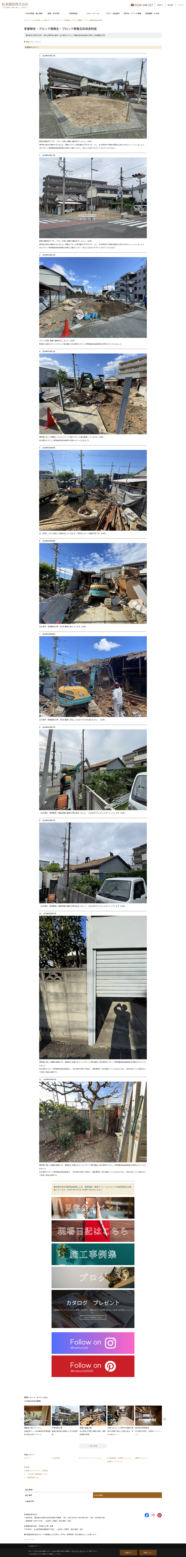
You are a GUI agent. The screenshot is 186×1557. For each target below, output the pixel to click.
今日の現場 (98, 1495)
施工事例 (28, 1495)
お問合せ (160, 5)
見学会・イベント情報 (132, 13)
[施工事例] (93, 1254)
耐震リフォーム (141, 1458)
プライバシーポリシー (79, 1551)
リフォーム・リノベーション (91, 1458)
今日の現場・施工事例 (34, 13)
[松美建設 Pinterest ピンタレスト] (93, 1366)
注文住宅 (56, 1458)
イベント (181, 5)
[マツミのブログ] (93, 1277)
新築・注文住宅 (54, 13)
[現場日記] (93, 1231)
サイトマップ (30, 1540)
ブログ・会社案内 (113, 13)
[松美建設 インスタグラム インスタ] (93, 1343)
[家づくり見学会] (93, 1208)
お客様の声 (29, 1501)
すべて (28, 1458)
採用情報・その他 (152, 13)
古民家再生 (73, 13)
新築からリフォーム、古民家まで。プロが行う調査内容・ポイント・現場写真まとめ (36, 1474)
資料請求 (170, 5)
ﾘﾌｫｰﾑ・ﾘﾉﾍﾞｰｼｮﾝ (93, 13)
